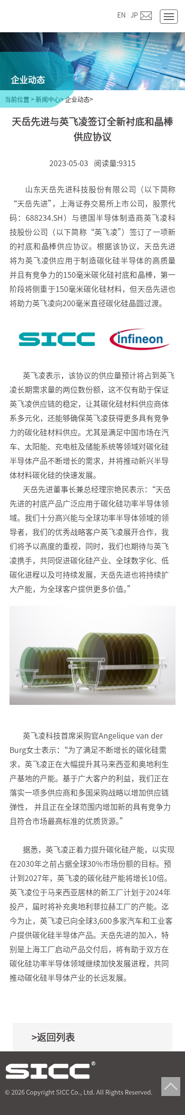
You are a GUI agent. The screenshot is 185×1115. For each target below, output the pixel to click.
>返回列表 (53, 1037)
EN (121, 15)
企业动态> (79, 99)
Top (170, 1086)
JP (134, 15)
